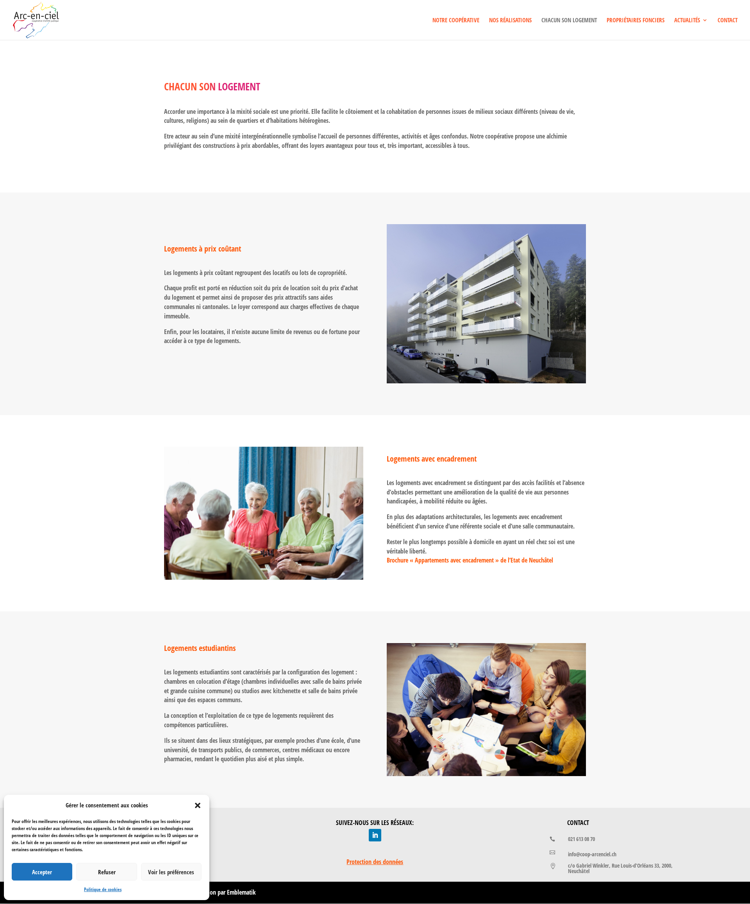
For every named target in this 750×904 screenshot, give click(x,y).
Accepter (42, 872)
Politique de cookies (102, 889)
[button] (198, 805)
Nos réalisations (510, 20)
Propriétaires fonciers (635, 20)
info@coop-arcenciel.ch (592, 854)
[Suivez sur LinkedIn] (375, 835)
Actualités (687, 20)
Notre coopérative (455, 20)
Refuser (107, 872)
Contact (728, 20)
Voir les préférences (171, 872)
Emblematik (241, 892)
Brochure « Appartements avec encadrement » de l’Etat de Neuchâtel (470, 560)
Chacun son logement (569, 20)
